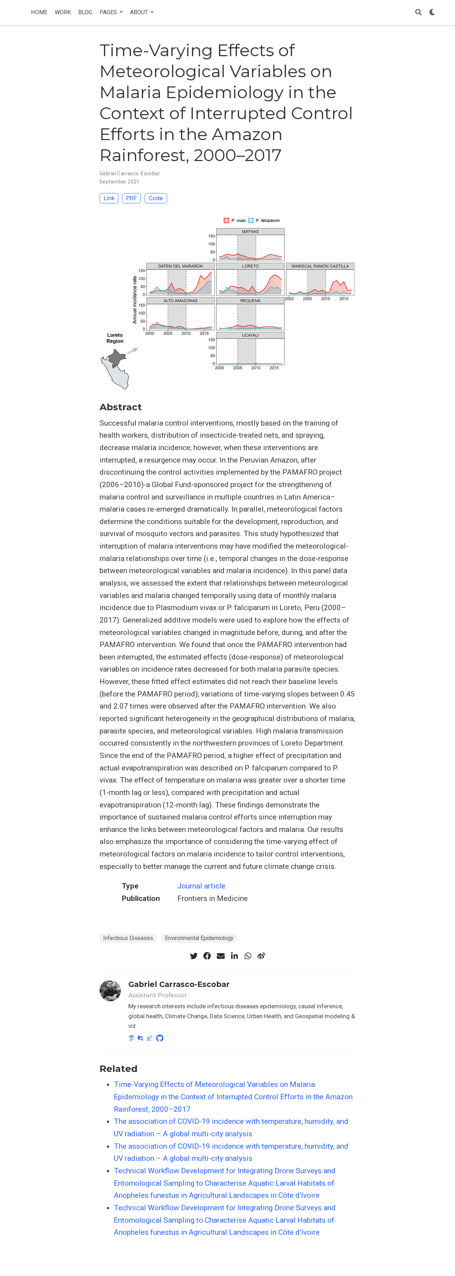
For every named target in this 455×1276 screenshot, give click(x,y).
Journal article (201, 886)
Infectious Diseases (128, 938)
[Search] (418, 13)
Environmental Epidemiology (199, 938)
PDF (131, 198)
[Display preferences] (432, 13)
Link (109, 198)
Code (156, 198)
